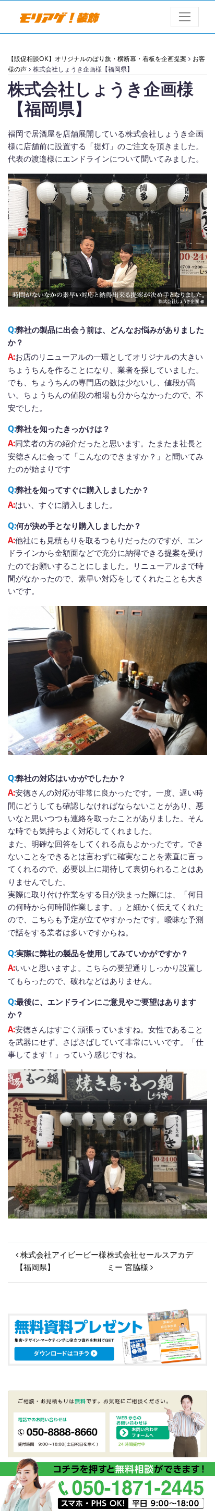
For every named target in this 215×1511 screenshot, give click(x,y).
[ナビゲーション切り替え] (185, 17)
